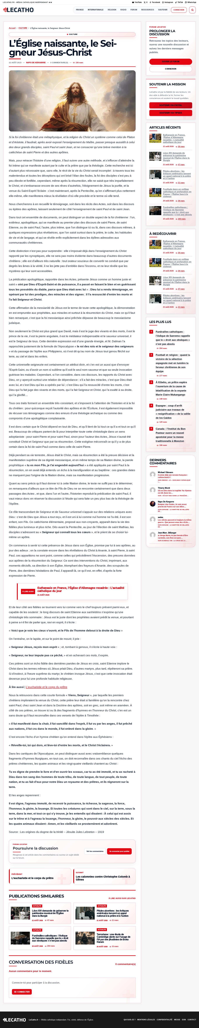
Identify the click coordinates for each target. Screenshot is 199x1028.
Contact (192, 1020)
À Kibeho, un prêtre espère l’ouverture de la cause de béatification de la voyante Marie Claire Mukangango (171, 388)
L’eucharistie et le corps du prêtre (46, 687)
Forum (134, 10)
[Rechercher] (192, 10)
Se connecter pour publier (119, 851)
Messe (177, 1020)
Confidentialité (164, 1020)
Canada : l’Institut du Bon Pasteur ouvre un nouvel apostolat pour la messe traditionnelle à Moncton (170, 434)
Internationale (96, 10)
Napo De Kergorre (36, 63)
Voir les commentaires (95, 851)
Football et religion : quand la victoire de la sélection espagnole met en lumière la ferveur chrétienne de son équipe (173, 363)
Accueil (12, 28)
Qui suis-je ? (129, 1020)
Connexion (179, 10)
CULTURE (23, 28)
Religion (112, 10)
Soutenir (162, 10)
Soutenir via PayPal (170, 105)
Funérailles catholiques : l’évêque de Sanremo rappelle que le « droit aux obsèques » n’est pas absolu (173, 337)
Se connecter (22, 992)
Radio (123, 10)
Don (184, 1020)
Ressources (147, 10)
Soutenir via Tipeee (171, 113)
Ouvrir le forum (170, 62)
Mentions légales (146, 1020)
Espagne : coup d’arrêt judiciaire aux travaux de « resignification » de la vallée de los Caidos (173, 411)
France (80, 10)
